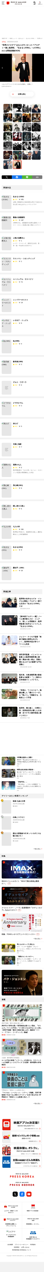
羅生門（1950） (19, 568)
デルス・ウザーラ (20, 382)
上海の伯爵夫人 (19, 238)
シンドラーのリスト (20, 300)
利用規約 (33, 1244)
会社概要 (10, 1244)
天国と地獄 (17, 444)
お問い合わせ (25, 1247)
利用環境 (16, 1247)
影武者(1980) (18, 361)
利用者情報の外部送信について (21, 1250)
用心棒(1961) (18, 485)
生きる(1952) (18, 547)
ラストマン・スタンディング (24, 258)
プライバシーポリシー (21, 1244)
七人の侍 (16, 526)
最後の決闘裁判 (19, 217)
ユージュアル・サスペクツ (23, 279)
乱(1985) (16, 341)
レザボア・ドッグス (20, 320)
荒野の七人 (17, 465)
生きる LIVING (18, 197)
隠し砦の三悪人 (19, 506)
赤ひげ (15, 423)
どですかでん (18, 403)
